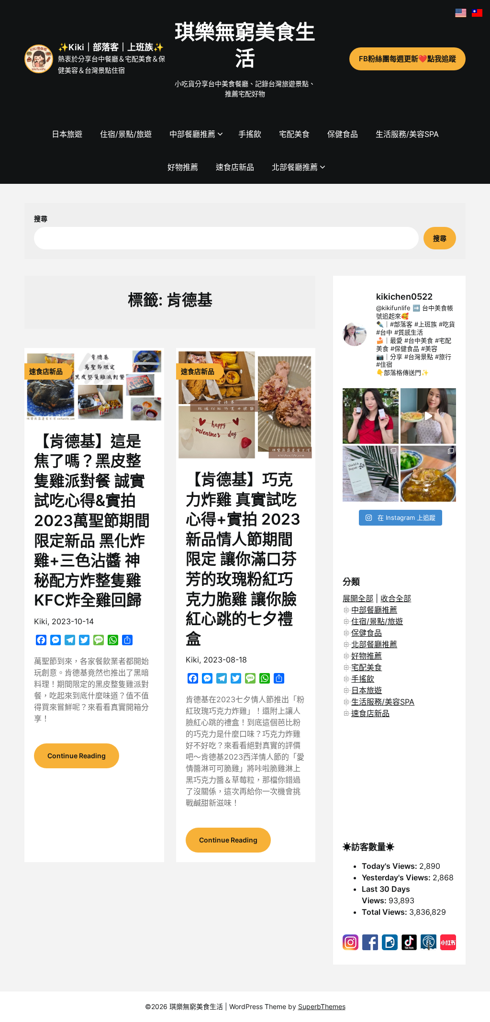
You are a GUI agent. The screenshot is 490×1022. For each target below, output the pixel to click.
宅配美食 (294, 134)
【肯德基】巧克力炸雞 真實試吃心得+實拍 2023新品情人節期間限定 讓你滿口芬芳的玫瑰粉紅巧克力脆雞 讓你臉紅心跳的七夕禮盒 (243, 559)
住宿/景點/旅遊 (126, 134)
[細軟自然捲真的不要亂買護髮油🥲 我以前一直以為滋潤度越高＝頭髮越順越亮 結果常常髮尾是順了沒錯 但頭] (370, 473)
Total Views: (385, 912)
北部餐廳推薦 (295, 167)
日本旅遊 (67, 134)
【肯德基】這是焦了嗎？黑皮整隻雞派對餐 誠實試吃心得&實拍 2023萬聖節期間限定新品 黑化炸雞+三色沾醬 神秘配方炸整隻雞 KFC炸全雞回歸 (92, 521)
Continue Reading (76, 756)
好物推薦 (182, 167)
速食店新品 (235, 167)
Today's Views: (390, 866)
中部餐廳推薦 (192, 134)
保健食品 (342, 134)
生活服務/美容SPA (407, 134)
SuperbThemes (321, 1006)
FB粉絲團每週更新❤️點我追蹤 (407, 58)
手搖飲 (249, 134)
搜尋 (40, 218)
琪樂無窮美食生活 (245, 45)
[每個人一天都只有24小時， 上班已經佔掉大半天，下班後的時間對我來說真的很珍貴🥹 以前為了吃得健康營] (428, 416)
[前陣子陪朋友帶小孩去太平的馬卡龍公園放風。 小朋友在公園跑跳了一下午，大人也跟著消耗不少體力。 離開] (428, 473)
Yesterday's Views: (397, 877)
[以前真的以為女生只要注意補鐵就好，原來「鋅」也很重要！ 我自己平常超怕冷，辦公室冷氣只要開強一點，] (370, 416)
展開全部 (358, 598)
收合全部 (395, 598)
